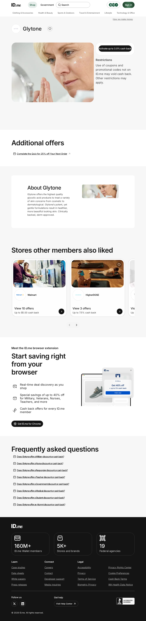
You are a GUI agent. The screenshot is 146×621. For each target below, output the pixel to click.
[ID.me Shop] (18, 5)
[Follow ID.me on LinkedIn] (23, 604)
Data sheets (17, 573)
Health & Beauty (45, 13)
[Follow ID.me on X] (14, 604)
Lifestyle (108, 13)
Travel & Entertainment (89, 13)
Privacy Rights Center (119, 567)
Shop (32, 4)
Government (47, 4)
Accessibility (84, 567)
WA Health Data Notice (120, 584)
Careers (48, 567)
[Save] (61, 264)
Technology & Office (126, 13)
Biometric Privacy (87, 584)
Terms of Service (87, 578)
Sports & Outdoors (66, 13)
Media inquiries (52, 584)
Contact (48, 573)
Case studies (18, 567)
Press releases (19, 584)
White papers (18, 578)
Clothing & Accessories (23, 13)
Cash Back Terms (117, 578)
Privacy (82, 573)
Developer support (54, 578)
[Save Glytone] (49, 28)
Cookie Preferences (118, 573)
